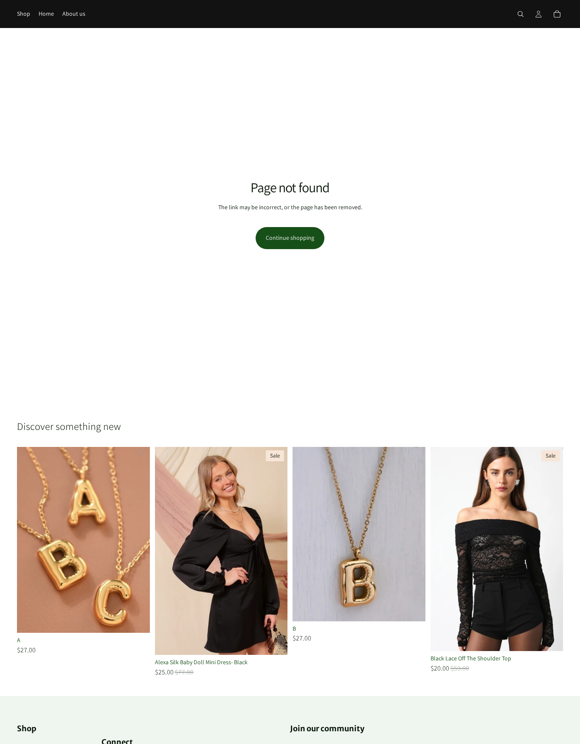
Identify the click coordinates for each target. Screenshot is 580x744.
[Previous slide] (443, 549)
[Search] (520, 14)
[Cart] (557, 14)
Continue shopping (290, 237)
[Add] (136, 619)
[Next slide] (550, 549)
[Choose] (274, 641)
